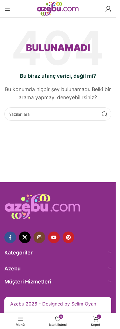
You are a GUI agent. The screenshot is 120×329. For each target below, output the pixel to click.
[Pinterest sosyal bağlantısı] (68, 237)
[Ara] (104, 114)
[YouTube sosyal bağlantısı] (54, 237)
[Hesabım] (108, 9)
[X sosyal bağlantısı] (25, 237)
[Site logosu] (58, 8)
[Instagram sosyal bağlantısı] (39, 237)
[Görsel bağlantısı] (42, 206)
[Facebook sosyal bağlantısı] (10, 237)
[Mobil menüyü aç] (7, 9)
